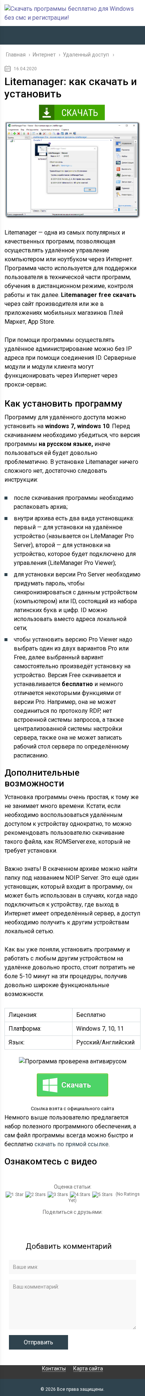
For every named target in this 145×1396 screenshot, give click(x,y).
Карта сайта (88, 1368)
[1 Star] (15, 1195)
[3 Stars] (59, 1195)
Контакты (54, 1368)
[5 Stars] (103, 1195)
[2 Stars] (36, 1195)
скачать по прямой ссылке (72, 1144)
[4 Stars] (81, 1195)
